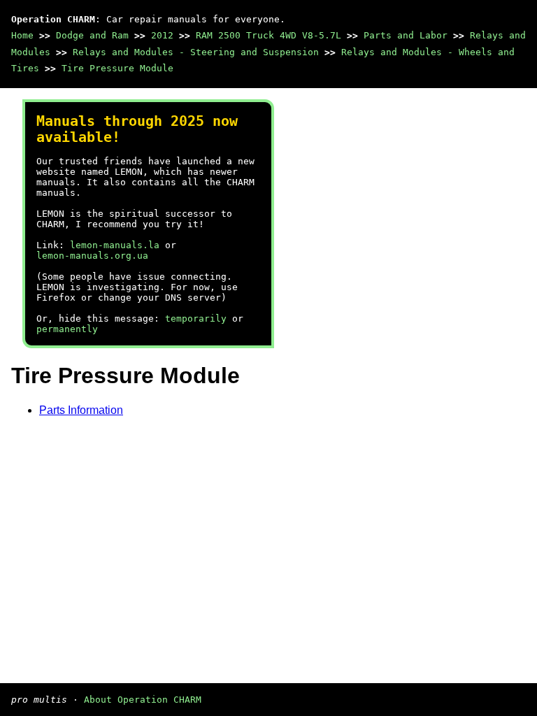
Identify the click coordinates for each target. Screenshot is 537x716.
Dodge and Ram (92, 35)
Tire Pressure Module (117, 68)
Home (22, 35)
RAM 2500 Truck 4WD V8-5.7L (268, 35)
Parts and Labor (406, 35)
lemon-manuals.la (114, 245)
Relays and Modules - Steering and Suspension (196, 52)
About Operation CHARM (142, 699)
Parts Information (81, 410)
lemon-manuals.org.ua (92, 255)
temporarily (196, 318)
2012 (162, 35)
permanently (67, 329)
